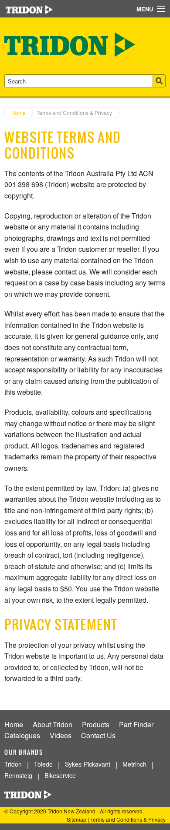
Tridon (13, 764)
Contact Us (98, 735)
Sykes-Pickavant (87, 764)
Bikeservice (60, 775)
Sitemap (76, 819)
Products (95, 724)
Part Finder (136, 724)
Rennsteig (18, 775)
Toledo (43, 764)
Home (18, 112)
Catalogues (22, 735)
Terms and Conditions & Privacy (74, 112)
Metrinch (134, 764)
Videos (60, 735)
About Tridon (52, 724)
